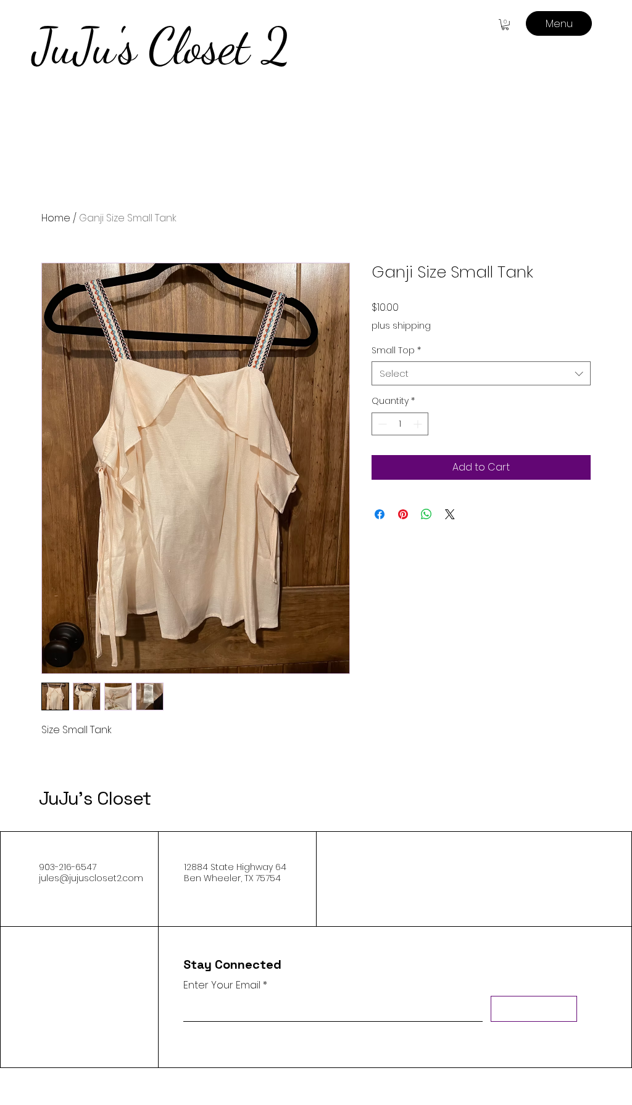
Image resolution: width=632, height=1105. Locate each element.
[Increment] (418, 424)
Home (55, 218)
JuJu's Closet (95, 798)
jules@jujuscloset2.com (91, 878)
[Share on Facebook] (379, 514)
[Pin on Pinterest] (403, 514)
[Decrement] (381, 424)
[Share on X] (450, 514)
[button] (505, 24)
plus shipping (401, 326)
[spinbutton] (400, 424)
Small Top (396, 350)
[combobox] (481, 373)
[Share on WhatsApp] (426, 514)
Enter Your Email (221, 985)
